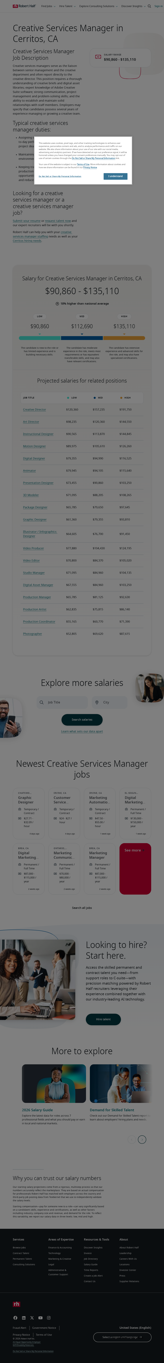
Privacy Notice (90, 168)
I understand (115, 176)
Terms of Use (83, 164)
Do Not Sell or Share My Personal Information (93, 158)
